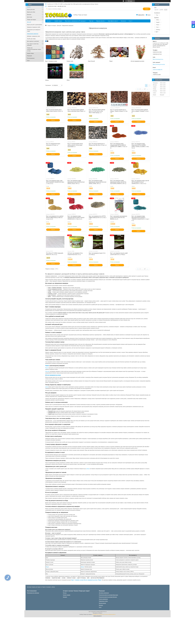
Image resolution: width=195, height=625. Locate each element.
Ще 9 (157, 31)
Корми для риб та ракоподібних (34, 24)
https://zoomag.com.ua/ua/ (159, 64)
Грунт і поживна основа (51, 61)
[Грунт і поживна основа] (55, 52)
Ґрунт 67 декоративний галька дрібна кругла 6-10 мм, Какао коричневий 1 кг (75, 145)
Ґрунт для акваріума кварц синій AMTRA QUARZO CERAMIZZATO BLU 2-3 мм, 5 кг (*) (55, 182)
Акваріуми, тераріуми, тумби (33, 27)
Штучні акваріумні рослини (137, 61)
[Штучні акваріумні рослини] (140, 52)
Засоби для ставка (31, 38)
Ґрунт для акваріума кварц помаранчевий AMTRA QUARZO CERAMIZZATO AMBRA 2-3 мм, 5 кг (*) (118, 146)
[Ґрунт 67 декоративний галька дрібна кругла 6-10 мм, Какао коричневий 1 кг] (76, 132)
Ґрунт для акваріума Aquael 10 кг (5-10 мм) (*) (97, 253)
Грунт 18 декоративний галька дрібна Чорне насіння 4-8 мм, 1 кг (54, 110)
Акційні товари (30, 53)
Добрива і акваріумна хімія (33, 36)
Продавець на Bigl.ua (97, 613)
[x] (47, 41)
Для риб (29, 22)
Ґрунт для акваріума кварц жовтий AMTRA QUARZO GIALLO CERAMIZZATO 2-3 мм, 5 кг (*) (140, 182)
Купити (53, 120)
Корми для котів (31, 9)
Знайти (146, 8)
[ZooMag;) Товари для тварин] (58, 15)
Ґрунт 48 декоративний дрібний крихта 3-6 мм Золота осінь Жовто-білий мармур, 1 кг (97, 111)
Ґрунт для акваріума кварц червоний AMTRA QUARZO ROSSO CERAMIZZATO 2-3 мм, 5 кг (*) (76, 217)
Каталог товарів (66, 595)
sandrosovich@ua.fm (157, 69)
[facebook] (46, 41)
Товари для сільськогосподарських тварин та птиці (34, 49)
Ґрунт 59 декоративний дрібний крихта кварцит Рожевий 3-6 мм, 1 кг (140, 111)
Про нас (91, 21)
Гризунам (29, 14)
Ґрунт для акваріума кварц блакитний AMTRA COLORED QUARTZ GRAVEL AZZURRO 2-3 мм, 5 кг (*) (140, 146)
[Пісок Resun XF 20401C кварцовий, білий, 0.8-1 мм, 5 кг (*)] (55, 242)
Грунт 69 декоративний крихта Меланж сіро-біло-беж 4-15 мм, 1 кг (98, 144)
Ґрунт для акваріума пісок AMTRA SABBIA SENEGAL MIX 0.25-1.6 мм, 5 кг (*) (97, 217)
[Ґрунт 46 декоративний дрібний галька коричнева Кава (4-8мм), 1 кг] (76, 98)
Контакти (123, 21)
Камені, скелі (70, 61)
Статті (28, 60)
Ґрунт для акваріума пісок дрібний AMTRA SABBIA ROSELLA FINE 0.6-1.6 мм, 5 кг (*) (54, 217)
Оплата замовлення (103, 599)
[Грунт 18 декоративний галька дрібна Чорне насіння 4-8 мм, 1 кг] (55, 98)
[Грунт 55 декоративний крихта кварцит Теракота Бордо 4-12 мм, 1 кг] (119, 98)
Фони (68, 80)
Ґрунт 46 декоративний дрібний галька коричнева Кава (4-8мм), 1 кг (76, 110)
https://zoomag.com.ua (158, 59)
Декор (47, 80)
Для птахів (29, 17)
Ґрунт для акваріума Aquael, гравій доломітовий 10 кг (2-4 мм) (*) (119, 253)
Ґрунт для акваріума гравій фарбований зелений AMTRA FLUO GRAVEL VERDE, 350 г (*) (97, 182)
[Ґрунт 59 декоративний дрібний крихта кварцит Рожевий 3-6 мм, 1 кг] (140, 98)
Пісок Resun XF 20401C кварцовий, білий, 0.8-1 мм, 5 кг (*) (54, 253)
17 (144, 89)
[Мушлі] (119, 52)
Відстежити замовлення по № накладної (75, 21)
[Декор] (55, 71)
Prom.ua (104, 611)
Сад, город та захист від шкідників (32, 44)
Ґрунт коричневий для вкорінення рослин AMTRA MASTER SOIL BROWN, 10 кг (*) (118, 217)
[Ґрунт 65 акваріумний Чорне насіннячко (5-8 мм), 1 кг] (55, 132)
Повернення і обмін (103, 601)
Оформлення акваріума (32, 33)
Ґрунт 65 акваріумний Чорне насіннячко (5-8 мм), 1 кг (53, 144)
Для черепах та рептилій (33, 41)
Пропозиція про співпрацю (33, 593)
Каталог (29, 7)
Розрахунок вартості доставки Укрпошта (108, 597)
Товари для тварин (31, 19)
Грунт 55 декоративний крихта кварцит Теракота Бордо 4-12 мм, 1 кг (118, 111)
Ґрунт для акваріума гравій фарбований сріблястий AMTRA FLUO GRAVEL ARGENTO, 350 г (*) (118, 182)
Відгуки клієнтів (100, 21)
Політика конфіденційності (110, 614)
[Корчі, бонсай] (98, 52)
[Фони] (76, 71)
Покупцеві (29, 55)
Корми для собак (31, 12)
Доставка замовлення (104, 593)
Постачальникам (31, 58)
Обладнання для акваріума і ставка (33, 30)
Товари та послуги (51, 25)
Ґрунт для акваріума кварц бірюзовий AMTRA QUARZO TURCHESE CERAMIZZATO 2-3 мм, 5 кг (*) (140, 218)
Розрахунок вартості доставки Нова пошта (108, 595)
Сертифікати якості (113, 21)
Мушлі (110, 61)
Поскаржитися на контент (97, 614)
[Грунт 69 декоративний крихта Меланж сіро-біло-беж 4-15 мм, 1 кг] (98, 132)
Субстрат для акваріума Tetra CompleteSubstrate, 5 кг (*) (75, 253)
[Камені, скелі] (76, 52)
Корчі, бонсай (91, 61)
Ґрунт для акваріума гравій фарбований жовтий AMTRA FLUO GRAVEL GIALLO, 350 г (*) (76, 182)
